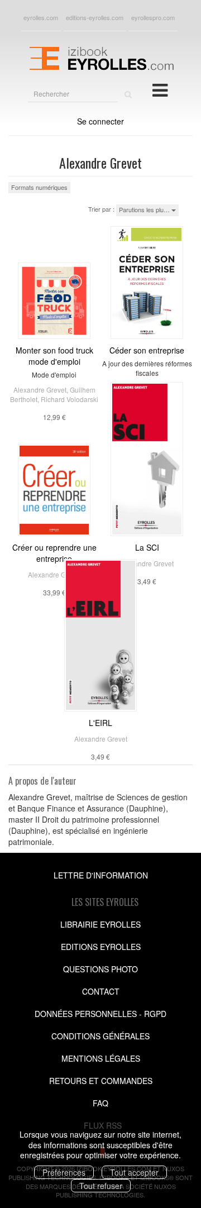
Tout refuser (100, 1185)
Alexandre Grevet (39, 389)
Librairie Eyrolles (100, 924)
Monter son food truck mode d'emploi (54, 356)
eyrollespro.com (153, 17)
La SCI (147, 547)
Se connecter (100, 121)
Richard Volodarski (69, 399)
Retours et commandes (100, 1080)
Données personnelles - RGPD (100, 1013)
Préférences (63, 1172)
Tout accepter (134, 1172)
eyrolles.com (40, 17)
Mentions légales (100, 1058)
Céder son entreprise (146, 350)
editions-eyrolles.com (94, 17)
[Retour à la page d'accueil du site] (100, 56)
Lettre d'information (101, 875)
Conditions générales (100, 1036)
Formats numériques (39, 187)
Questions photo (100, 969)
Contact (100, 991)
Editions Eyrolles (101, 946)
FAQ (100, 1103)
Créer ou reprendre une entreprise (54, 553)
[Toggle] (160, 89)
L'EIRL (100, 722)
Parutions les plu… (145, 209)
